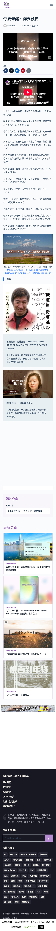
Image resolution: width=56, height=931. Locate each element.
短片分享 (35, 26)
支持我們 (7, 787)
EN (5, 854)
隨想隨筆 (15, 913)
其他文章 (9, 505)
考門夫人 (14, 897)
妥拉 (6, 875)
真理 (38, 891)
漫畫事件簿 (42, 886)
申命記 (30, 891)
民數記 (6, 886)
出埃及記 (7, 865)
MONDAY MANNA (28, 854)
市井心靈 (33, 875)
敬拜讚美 (43, 913)
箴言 (6, 897)
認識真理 (34, 913)
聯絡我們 (7, 792)
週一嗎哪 (7, 902)
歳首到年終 (43, 881)
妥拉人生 (14, 875)
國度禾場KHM (9, 870)
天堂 (32, 870)
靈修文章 (25, 902)
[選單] (51, 4)
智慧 (20, 881)
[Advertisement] (28, 454)
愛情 (6, 881)
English (13, 854)
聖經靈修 (6, 918)
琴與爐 (21, 891)
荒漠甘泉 (33, 897)
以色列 (6, 860)
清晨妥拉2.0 (29, 886)
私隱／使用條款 (10, 801)
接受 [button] (41, 927)
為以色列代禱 (9, 891)
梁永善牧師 (30, 881)
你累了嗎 (29, 860)
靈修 (16, 902)
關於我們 (7, 782)
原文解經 (45, 865)
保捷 (38, 860)
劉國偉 (36, 865)
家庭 (24, 875)
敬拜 (13, 881)
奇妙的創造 (41, 870)
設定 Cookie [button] (29, 926)
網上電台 (6, 913)
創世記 (26, 865)
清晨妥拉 (16, 886)
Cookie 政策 (8, 796)
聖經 (24, 897)
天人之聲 (22, 870)
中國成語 (43, 854)
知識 (46, 891)
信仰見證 (47, 860)
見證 (42, 897)
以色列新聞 (17, 860)
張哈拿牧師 (44, 875)
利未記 (17, 865)
